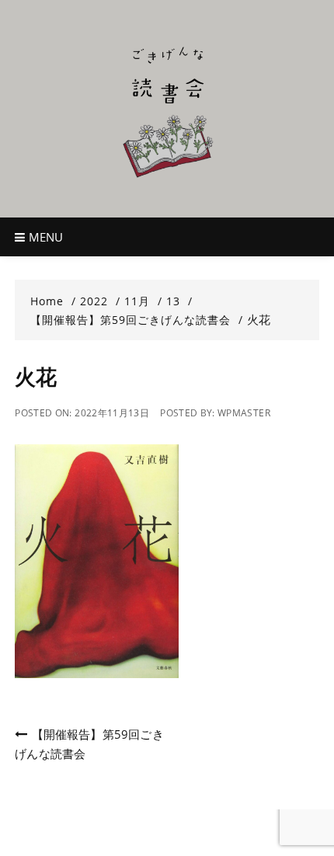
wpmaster (243, 412)
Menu (45, 237)
